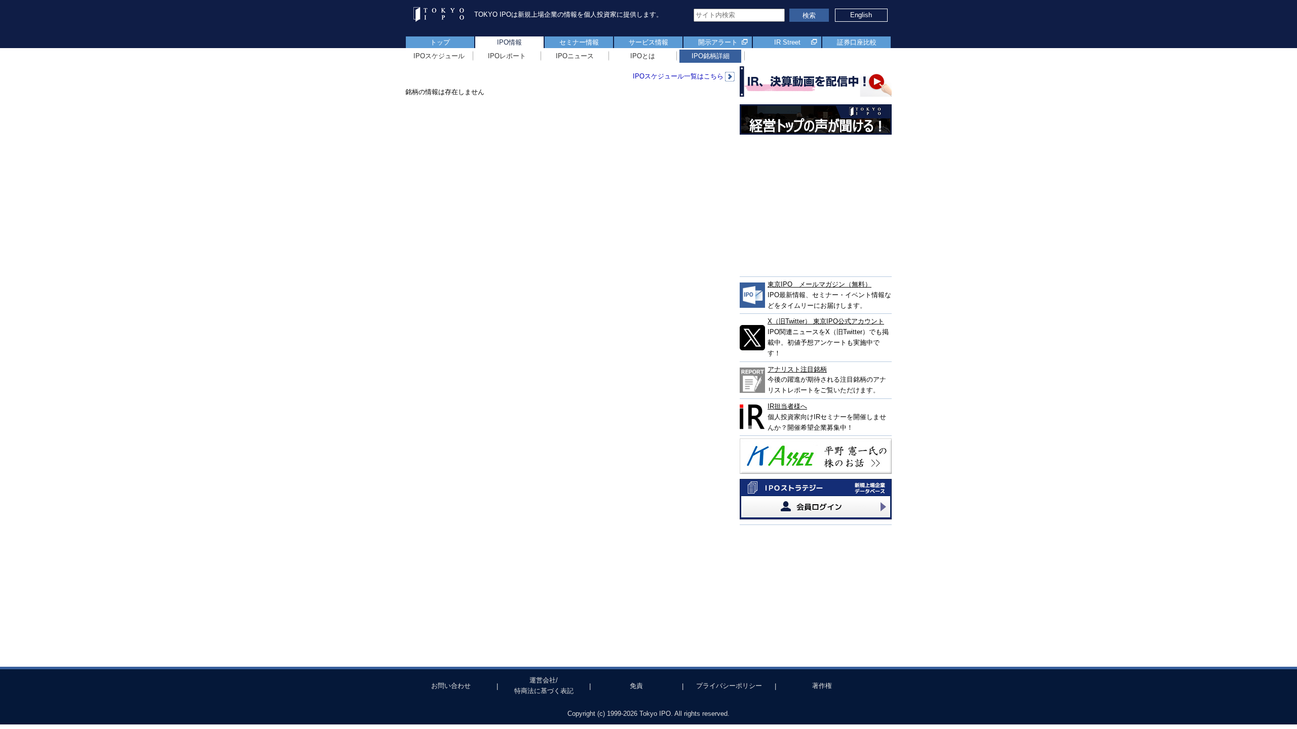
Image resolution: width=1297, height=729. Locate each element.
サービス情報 (648, 42)
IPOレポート (507, 56)
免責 (636, 686)
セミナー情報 (579, 42)
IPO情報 (509, 42)
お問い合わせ (451, 686)
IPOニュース (575, 56)
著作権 (822, 686)
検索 (809, 15)
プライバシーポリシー (729, 686)
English (861, 15)
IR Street (787, 42)
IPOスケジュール (439, 56)
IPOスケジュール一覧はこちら (678, 76)
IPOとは (642, 56)
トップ (440, 42)
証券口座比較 (856, 42)
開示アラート (718, 42)
